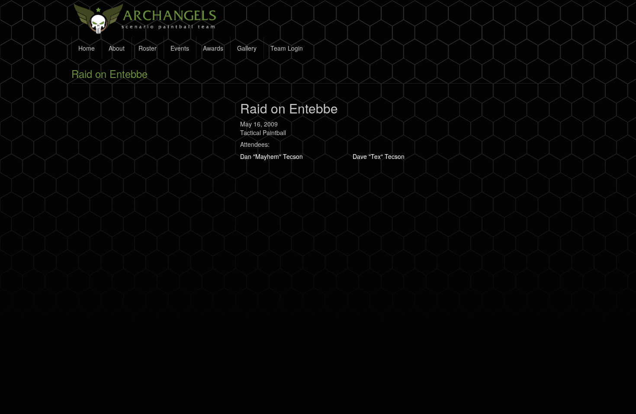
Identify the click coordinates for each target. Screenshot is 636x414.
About (117, 48)
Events (179, 48)
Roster (147, 48)
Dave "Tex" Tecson (379, 156)
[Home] (149, 18)
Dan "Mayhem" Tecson (271, 156)
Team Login (286, 48)
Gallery (247, 48)
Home (86, 48)
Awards (213, 48)
